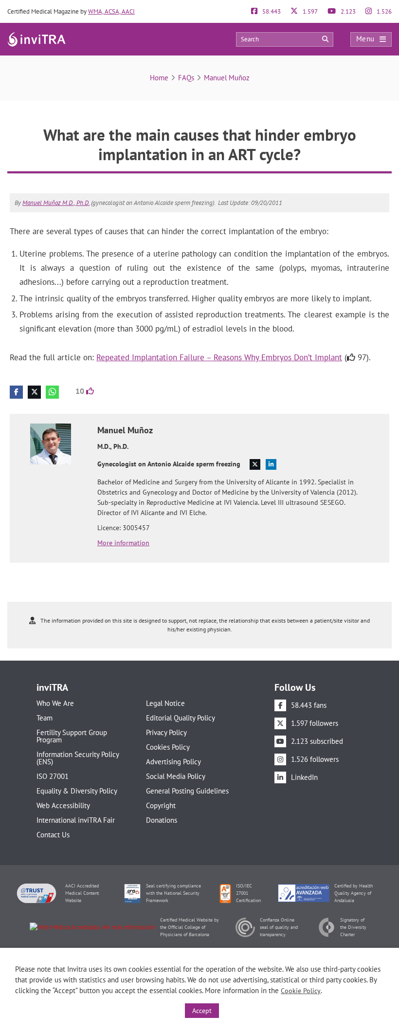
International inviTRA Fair (75, 820)
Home (159, 77)
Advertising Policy (173, 761)
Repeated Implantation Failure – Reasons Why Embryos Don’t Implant (219, 357)
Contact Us (53, 834)
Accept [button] (202, 1010)
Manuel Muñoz (227, 77)
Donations (161, 820)
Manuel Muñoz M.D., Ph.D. (56, 203)
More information (123, 542)
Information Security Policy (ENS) (77, 758)
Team (44, 717)
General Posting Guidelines (187, 790)
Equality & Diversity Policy (76, 790)
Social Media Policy (175, 776)
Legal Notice (165, 703)
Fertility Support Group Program (71, 736)
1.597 (309, 11)
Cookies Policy (168, 747)
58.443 (271, 11)
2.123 (347, 11)
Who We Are (55, 703)
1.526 (383, 11)
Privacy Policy (166, 732)
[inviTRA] (36, 39)
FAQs (186, 77)
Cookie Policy (301, 990)
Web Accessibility (63, 805)
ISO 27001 (52, 776)
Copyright (161, 805)
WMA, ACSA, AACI (111, 11)
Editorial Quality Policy (180, 717)
